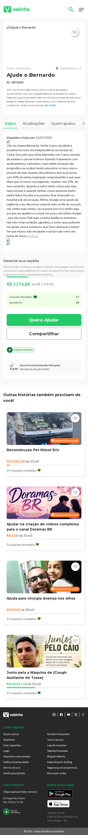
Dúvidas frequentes (58, 734)
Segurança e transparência (62, 767)
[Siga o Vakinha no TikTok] (83, 714)
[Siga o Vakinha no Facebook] (61, 714)
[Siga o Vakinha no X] (76, 714)
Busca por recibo (56, 773)
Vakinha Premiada (57, 750)
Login (6, 750)
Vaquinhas (9, 739)
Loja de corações (56, 745)
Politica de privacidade (16, 762)
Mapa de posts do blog (59, 762)
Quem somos (11, 734)
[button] (44, 44)
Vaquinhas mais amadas (17, 756)
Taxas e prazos (55, 739)
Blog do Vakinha (56, 756)
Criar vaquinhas (12, 745)
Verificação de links (14, 773)
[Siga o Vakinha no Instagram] (54, 714)
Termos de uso (11, 767)
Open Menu (81, 9)
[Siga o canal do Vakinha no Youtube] (68, 714)
